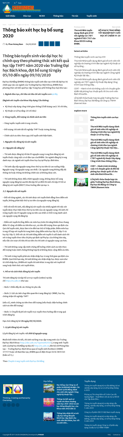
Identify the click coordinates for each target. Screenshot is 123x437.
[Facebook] (116, 3)
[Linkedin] (13, 405)
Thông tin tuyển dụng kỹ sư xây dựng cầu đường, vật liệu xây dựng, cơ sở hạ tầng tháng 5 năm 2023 (102, 405)
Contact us (116, 435)
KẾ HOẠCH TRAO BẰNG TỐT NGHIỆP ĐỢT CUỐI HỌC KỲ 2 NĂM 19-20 (109, 33)
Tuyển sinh (11, 24)
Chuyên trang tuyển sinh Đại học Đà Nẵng (26, 361)
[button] (102, 16)
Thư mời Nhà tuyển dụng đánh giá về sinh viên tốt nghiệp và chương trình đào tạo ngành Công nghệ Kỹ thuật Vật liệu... (97, 73)
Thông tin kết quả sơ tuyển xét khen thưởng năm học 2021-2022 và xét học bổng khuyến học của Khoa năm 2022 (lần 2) (68, 404)
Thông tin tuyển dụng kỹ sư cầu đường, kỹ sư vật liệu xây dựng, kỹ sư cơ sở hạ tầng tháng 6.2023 (102, 387)
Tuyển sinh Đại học (23, 24)
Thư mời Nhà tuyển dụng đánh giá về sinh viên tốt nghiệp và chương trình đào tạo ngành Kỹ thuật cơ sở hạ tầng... (97, 63)
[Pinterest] (52, 43)
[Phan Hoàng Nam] (4, 44)
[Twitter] (46, 43)
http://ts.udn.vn (13, 281)
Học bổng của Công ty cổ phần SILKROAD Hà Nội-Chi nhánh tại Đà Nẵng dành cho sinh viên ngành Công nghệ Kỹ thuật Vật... (68, 389)
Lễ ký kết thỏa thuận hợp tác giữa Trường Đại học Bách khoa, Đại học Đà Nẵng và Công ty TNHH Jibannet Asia (96, 101)
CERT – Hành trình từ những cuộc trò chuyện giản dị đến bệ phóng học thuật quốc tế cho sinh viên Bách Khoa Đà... (97, 91)
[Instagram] (9, 405)
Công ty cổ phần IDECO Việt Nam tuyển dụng (102, 412)
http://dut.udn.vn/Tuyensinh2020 (35, 342)
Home (4, 24)
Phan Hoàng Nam (15, 44)
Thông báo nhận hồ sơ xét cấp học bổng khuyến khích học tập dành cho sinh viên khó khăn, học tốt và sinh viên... (68, 418)
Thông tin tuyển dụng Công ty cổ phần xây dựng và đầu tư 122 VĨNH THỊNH (101, 426)
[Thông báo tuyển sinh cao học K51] (81, 119)
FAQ (109, 435)
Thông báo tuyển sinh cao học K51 (90, 57)
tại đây (55, 94)
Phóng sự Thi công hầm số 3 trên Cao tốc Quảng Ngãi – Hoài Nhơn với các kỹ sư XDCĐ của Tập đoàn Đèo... (101, 396)
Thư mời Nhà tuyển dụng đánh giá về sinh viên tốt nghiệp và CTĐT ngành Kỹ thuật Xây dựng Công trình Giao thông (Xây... (97, 82)
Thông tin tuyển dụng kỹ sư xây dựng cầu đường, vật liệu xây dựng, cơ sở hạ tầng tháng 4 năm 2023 (102, 418)
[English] (119, 3)
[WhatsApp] (57, 43)
